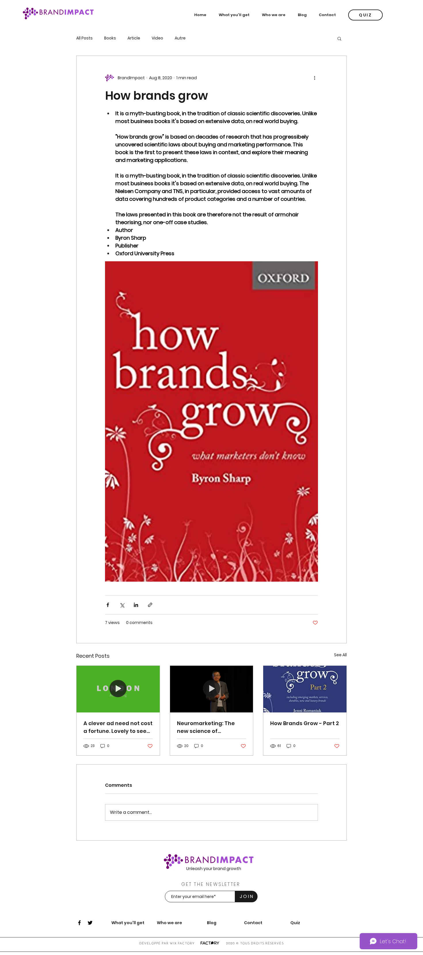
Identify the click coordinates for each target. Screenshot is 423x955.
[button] (236, 15)
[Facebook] (79, 923)
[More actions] (314, 77)
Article (133, 38)
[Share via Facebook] (107, 605)
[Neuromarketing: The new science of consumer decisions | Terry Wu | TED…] (211, 689)
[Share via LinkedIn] (136, 605)
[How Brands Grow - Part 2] (304, 689)
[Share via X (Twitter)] (122, 605)
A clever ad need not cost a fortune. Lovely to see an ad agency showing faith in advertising (118, 727)
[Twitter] (90, 923)
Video (157, 38)
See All (340, 655)
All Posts (84, 38)
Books (110, 38)
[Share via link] (150, 605)
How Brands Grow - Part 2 (304, 723)
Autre (180, 38)
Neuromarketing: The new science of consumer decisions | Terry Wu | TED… (206, 727)
